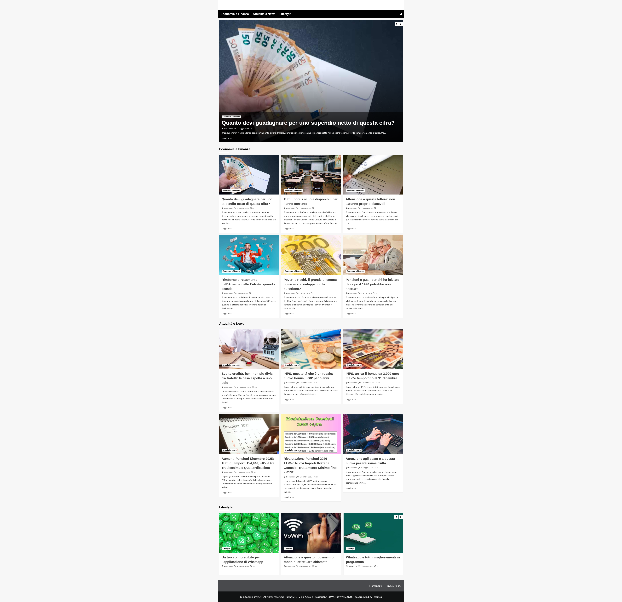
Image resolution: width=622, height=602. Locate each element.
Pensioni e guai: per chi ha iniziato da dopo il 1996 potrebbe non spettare (372, 284)
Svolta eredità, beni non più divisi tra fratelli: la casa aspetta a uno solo (248, 378)
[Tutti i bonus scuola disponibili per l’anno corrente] (336, 81)
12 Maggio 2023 (242, 208)
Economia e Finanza (235, 14)
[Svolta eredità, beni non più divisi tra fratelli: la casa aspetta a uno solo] (249, 349)
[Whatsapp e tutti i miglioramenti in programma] (373, 533)
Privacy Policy (393, 585)
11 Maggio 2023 (268, 125)
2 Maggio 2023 (242, 293)
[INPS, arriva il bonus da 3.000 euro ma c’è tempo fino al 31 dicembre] (373, 349)
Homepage (375, 585)
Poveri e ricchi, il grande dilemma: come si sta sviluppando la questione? (310, 284)
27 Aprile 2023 (304, 293)
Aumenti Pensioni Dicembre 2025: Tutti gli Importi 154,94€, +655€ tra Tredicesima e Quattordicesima (248, 463)
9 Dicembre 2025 (305, 383)
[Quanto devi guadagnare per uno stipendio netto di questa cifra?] (249, 175)
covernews (361, 596)
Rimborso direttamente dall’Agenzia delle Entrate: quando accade (248, 284)
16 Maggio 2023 (242, 566)
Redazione (254, 125)
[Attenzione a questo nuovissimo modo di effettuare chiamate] (311, 533)
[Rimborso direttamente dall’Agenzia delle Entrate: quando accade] (249, 255)
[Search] (401, 14)
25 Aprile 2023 (366, 293)
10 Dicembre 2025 (243, 387)
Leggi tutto (252, 138)
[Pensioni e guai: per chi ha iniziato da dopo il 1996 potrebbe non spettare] (373, 255)
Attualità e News (264, 14)
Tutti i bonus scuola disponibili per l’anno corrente (314, 119)
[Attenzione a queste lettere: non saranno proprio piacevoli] (373, 175)
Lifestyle (285, 14)
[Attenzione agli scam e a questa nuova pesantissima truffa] (373, 434)
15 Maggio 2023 (366, 468)
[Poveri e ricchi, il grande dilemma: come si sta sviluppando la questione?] (311, 255)
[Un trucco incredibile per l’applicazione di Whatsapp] (249, 533)
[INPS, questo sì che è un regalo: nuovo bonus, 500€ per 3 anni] (311, 349)
